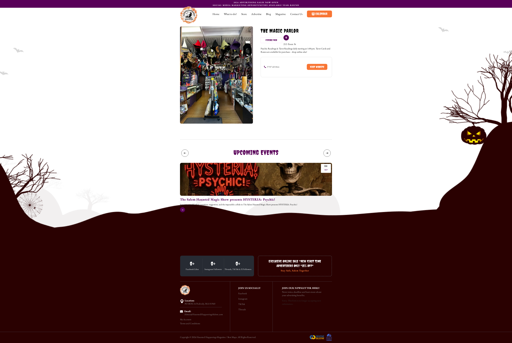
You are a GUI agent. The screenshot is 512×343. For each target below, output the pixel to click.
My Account (185, 319)
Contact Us (296, 14)
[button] (185, 153)
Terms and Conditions (190, 323)
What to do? (230, 14)
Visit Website (317, 66)
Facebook (242, 293)
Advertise (256, 14)
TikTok (241, 304)
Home (216, 14)
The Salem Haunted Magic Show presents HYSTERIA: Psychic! (227, 199)
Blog (268, 14)
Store (244, 14)
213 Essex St (289, 44)
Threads (242, 309)
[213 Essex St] (286, 37)
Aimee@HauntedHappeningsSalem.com (203, 314)
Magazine (280, 14)
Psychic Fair (271, 40)
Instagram (242, 298)
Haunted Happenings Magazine (211, 337)
